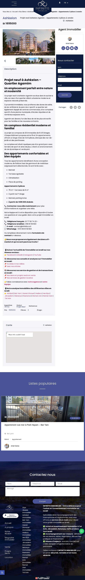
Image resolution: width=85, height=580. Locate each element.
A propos (9, 527)
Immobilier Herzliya (26, 536)
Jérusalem (9, 296)
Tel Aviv (8, 298)
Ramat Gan (48, 296)
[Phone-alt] (76, 48)
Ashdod (10, 293)
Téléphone (62, 76)
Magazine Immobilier (9, 538)
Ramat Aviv (37, 296)
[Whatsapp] (63, 48)
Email (60, 85)
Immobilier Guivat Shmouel (26, 525)
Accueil (14, 11)
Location (9, 557)
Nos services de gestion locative (20, 278)
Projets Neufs (8, 552)
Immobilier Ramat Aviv (26, 557)
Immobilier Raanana (26, 551)
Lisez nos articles (13, 266)
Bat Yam (17, 293)
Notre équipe (8, 532)
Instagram (28, 255)
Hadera (39, 293)
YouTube (37, 255)
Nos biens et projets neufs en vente (21, 275)
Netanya (18, 296)
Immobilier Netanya (26, 546)
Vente (7, 547)
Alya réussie (25, 508)
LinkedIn (19, 255)
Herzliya (46, 293)
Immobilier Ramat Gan (26, 565)
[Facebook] (67, 48)
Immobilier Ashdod (26, 513)
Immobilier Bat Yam (26, 518)
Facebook (11, 255)
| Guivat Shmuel (28, 293)
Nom (59, 67)
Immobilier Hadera (26, 531)
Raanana (27, 296)
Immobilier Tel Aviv (26, 571)
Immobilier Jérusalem (26, 541)
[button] (5, 61)
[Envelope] (72, 48)
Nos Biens (22, 11)
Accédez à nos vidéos (15, 264)
